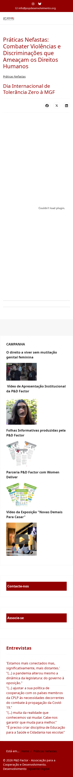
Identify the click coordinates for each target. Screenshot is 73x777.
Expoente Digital (38, 769)
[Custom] (39, 4)
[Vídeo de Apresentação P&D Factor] (36, 411)
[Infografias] (36, 494)
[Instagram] (33, 4)
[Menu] (67, 18)
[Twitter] (56, 105)
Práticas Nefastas (14, 76)
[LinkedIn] (66, 105)
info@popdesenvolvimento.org (37, 8)
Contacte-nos (18, 586)
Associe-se (15, 618)
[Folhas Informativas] (36, 454)
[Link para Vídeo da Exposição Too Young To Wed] (36, 539)
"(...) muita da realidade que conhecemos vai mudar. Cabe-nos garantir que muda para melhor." (32, 717)
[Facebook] (47, 105)
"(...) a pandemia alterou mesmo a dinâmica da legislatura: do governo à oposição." (35, 678)
